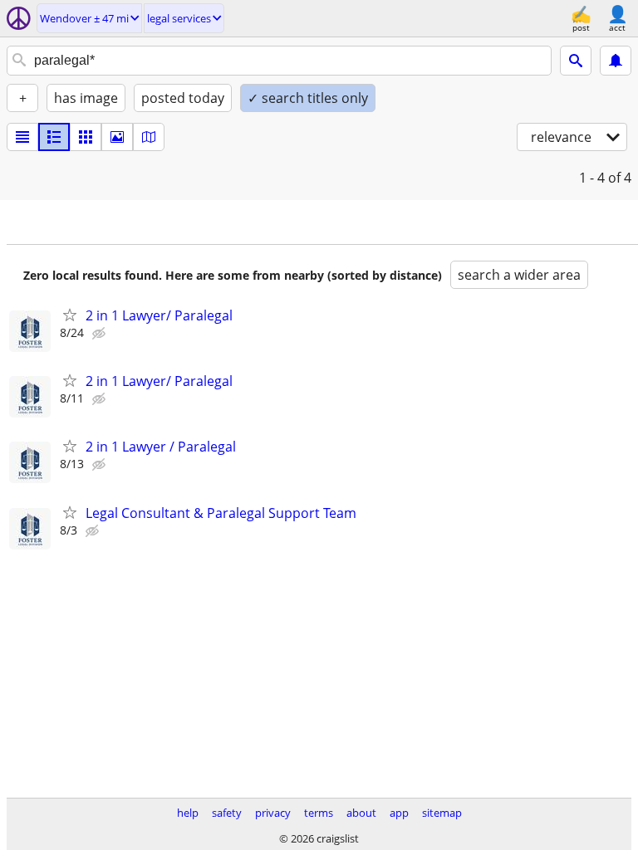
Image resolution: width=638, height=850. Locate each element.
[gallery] (117, 137)
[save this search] (615, 61)
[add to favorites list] (70, 315)
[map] (148, 137)
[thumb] (54, 137)
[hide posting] (100, 333)
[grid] (85, 137)
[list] (22, 137)
